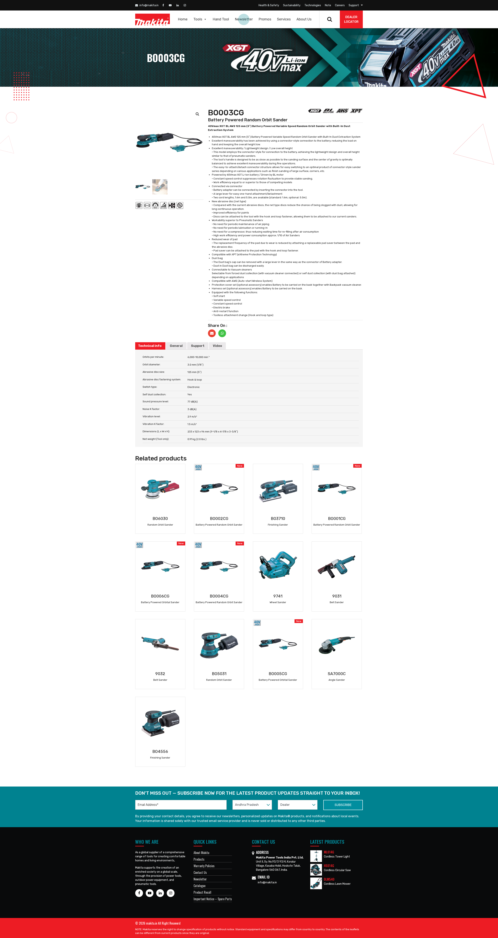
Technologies (312, 5)
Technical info (149, 346)
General (176, 346)
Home (183, 19)
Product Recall (202, 892)
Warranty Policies (204, 866)
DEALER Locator (351, 19)
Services (284, 19)
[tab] (149, 346)
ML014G (329, 852)
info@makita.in (149, 5)
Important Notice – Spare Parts (213, 899)
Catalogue (199, 885)
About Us (303, 19)
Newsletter (244, 19)
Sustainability (292, 5)
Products (199, 859)
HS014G (329, 865)
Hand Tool (221, 19)
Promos (265, 19)
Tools (197, 19)
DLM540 (329, 879)
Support (354, 5)
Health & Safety (269, 5)
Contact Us (200, 872)
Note (328, 5)
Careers (340, 5)
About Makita (201, 852)
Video (217, 346)
